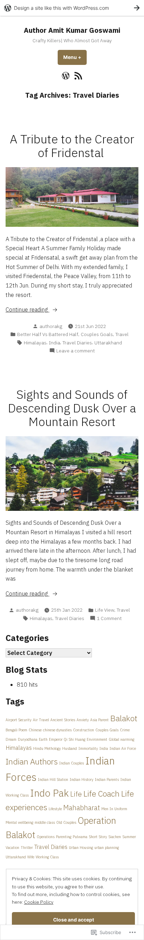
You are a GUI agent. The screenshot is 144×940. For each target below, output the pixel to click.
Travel (122, 334)
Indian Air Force (122, 748)
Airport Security (18, 719)
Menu (75, 57)
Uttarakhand (108, 343)
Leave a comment (75, 351)
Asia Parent (99, 719)
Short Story (98, 836)
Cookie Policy (38, 902)
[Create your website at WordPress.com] (72, 8)
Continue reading (27, 309)
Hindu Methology (47, 748)
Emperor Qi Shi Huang (67, 739)
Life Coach (101, 793)
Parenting (63, 836)
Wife (30, 857)
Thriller (27, 847)
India (54, 343)
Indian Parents (107, 779)
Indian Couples (71, 763)
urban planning (106, 847)
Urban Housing (81, 847)
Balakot (123, 718)
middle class (45, 822)
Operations (46, 836)
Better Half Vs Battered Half (47, 334)
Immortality (88, 748)
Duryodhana (27, 739)
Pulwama (80, 836)
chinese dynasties (57, 730)
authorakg (50, 326)
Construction (83, 730)
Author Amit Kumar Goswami (72, 30)
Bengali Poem (16, 730)
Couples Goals (97, 334)
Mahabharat (81, 807)
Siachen (114, 836)
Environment (97, 739)
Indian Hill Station (53, 779)
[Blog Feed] (77, 75)
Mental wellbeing (19, 822)
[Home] (66, 75)
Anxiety (83, 719)
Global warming (121, 739)
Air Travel (41, 719)
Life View (104, 610)
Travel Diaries (77, 343)
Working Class (47, 857)
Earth (43, 739)
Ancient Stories (62, 719)
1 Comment (109, 618)
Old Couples (66, 822)
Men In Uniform (114, 808)
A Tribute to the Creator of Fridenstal (72, 146)
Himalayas (35, 343)
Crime (125, 730)
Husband (69, 748)
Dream (11, 739)
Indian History (81, 779)
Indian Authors (32, 761)
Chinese (35, 730)
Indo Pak (49, 793)
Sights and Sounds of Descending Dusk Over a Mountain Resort (72, 408)
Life (76, 794)
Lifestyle (55, 808)
